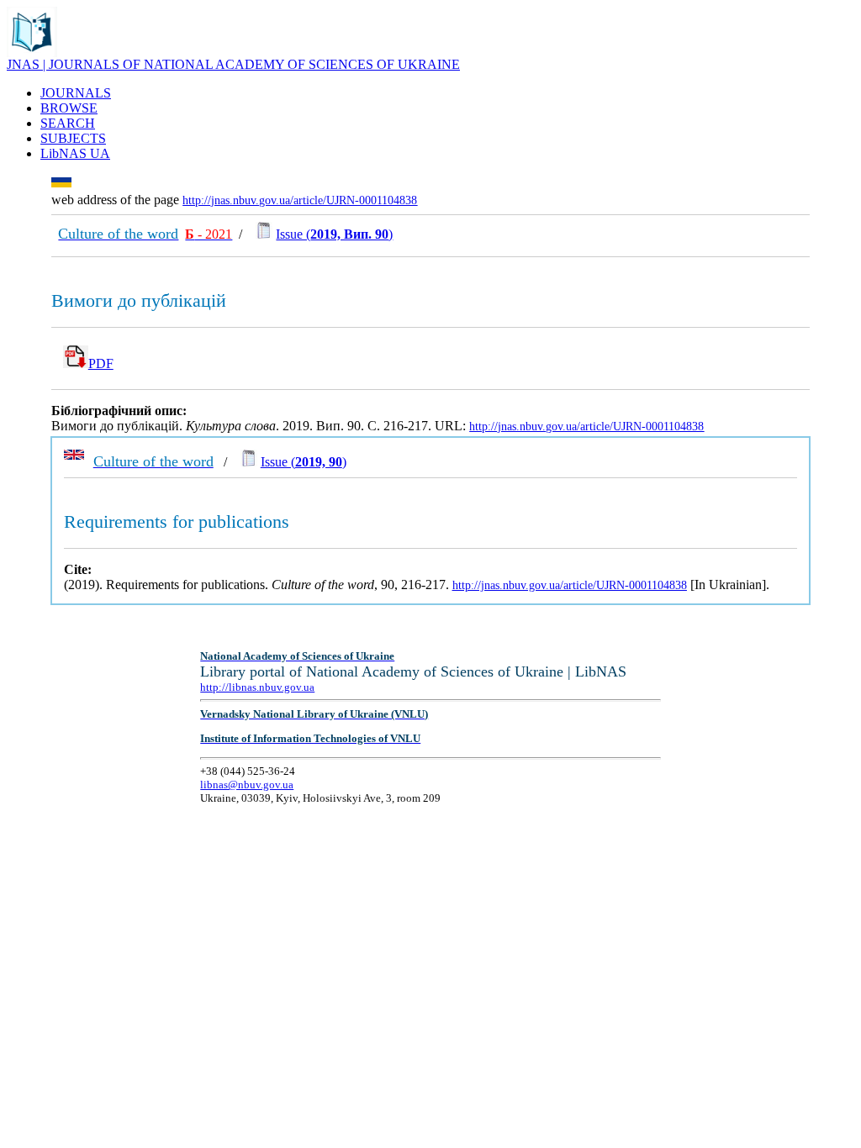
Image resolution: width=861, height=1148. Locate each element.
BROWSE (69, 108)
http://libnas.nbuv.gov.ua (257, 687)
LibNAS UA (75, 153)
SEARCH (67, 123)
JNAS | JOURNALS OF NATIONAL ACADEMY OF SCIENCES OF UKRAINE (233, 64)
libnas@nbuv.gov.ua (246, 784)
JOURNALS (75, 93)
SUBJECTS (73, 138)
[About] (32, 52)
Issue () (334, 234)
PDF (101, 363)
